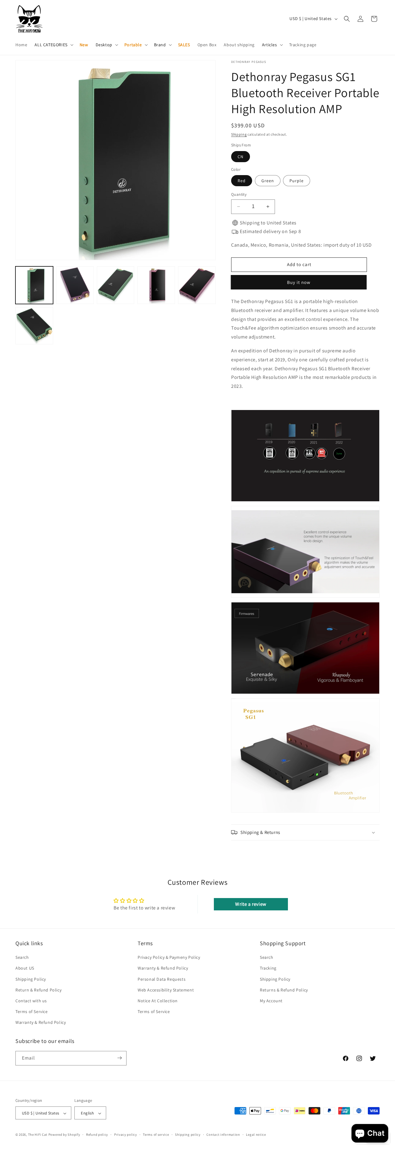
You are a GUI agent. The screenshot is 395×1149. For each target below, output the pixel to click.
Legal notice (256, 1134)
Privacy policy (125, 1134)
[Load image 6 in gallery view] (34, 326)
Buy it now (299, 282)
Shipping (239, 134)
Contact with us (31, 1000)
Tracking (268, 968)
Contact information (223, 1134)
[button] (53, 44)
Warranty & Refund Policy (40, 1022)
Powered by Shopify (64, 1135)
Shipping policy (188, 1134)
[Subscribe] (119, 1058)
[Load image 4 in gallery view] (156, 285)
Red (242, 180)
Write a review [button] (250, 904)
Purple (296, 180)
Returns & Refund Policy (284, 990)
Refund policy (97, 1134)
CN (240, 156)
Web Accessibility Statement (166, 990)
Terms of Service (31, 1011)
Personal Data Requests (161, 979)
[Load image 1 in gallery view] (34, 285)
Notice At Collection (158, 1000)
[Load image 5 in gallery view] (197, 285)
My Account (271, 1000)
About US (24, 968)
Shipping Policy (30, 979)
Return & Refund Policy (38, 990)
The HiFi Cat (38, 1135)
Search (22, 957)
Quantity (239, 194)
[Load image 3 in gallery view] (116, 285)
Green (267, 180)
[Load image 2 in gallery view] (75, 285)
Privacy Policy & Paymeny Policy (169, 957)
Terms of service (156, 1134)
